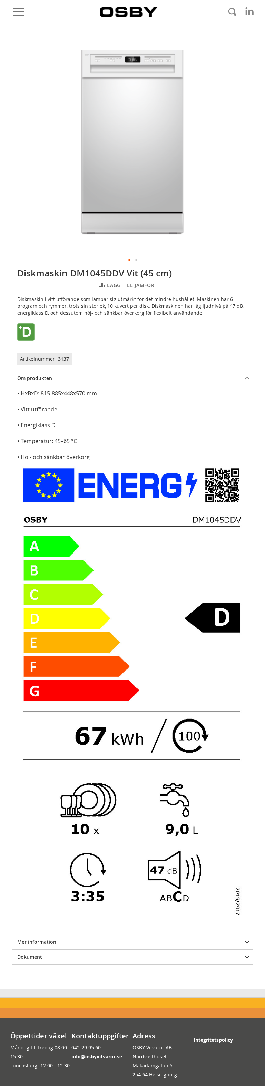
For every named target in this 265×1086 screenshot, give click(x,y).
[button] (129, 260)
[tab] (132, 378)
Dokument (29, 956)
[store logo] (128, 12)
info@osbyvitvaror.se (96, 1056)
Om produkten (34, 378)
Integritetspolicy (213, 1040)
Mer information (36, 942)
